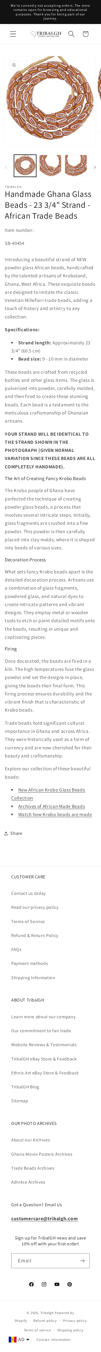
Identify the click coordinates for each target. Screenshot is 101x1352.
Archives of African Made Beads (51, 806)
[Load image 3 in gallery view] (76, 166)
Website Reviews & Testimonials (44, 1045)
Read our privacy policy (35, 907)
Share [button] (16, 833)
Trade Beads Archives (33, 1168)
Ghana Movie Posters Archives (41, 1154)
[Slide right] (95, 167)
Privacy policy (75, 1320)
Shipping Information (33, 978)
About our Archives (30, 1140)
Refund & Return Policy (34, 935)
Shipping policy (70, 1330)
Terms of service (37, 1330)
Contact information (53, 1339)
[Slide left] (6, 167)
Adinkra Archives (28, 1182)
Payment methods (29, 963)
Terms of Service (28, 921)
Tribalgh (47, 1312)
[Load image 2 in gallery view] (50, 166)
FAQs (16, 949)
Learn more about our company (43, 1017)
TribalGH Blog (25, 1087)
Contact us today (28, 893)
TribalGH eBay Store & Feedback (44, 1059)
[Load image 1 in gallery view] (25, 166)
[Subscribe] (82, 1260)
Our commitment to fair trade (41, 1031)
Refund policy (45, 1320)
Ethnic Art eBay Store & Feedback (45, 1073)
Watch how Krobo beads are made (55, 814)
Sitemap (19, 1101)
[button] (13, 34)
